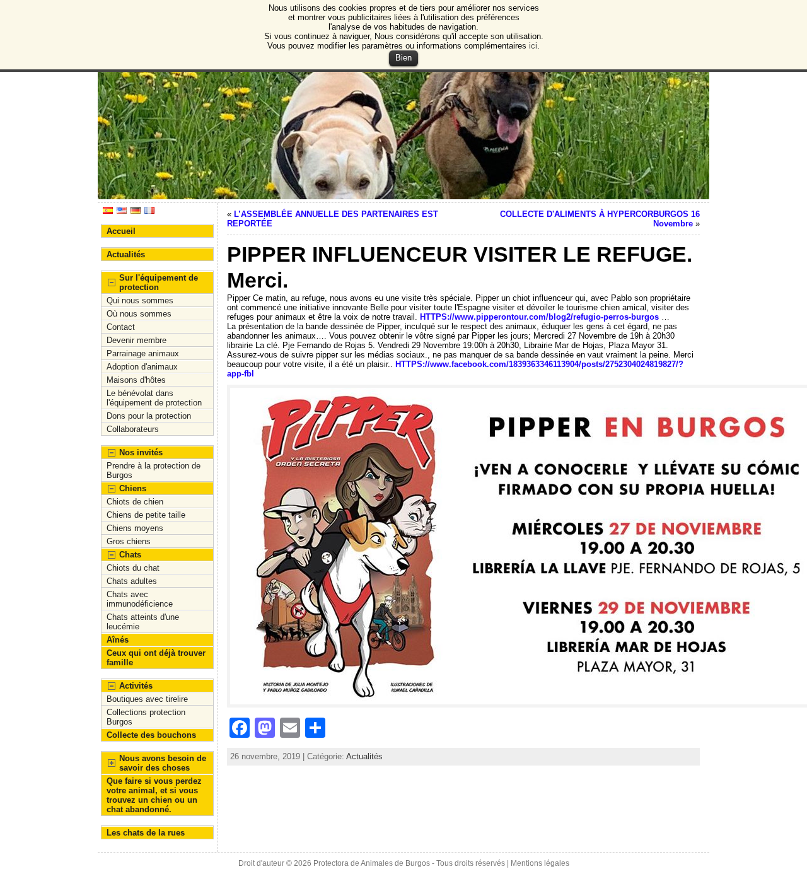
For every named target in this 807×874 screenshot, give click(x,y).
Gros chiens (129, 541)
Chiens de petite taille (146, 515)
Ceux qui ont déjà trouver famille (156, 657)
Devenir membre (136, 340)
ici (533, 45)
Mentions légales (540, 863)
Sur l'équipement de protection (158, 282)
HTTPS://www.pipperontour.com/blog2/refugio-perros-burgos (539, 317)
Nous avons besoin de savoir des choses (162, 763)
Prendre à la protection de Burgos (153, 470)
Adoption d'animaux (142, 366)
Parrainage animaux (143, 353)
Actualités (126, 254)
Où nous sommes (139, 313)
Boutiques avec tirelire (147, 699)
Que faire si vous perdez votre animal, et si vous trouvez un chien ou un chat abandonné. (154, 795)
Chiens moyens (135, 528)
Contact (121, 327)
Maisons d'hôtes (136, 380)
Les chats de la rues (146, 832)
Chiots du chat (133, 568)
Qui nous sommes (140, 300)
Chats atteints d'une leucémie (143, 621)
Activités (136, 685)
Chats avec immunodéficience (140, 599)
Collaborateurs (133, 429)
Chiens (132, 488)
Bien (403, 57)
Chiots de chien (135, 501)
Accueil (121, 231)
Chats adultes (132, 581)
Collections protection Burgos (146, 717)
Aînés (118, 639)
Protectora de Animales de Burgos (371, 863)
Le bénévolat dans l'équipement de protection (154, 397)
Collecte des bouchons (151, 735)
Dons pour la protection (149, 416)
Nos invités (141, 452)
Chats (130, 554)
